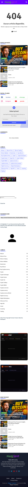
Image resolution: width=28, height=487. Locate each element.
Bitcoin (3, 150)
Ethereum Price (4, 168)
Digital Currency (5, 166)
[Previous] (2, 348)
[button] (26, 2)
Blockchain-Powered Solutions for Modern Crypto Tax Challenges (16, 444)
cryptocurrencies (14, 160)
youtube (22, 101)
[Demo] (3, 76)
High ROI (13, 168)
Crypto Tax (12, 158)
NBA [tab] (7, 370)
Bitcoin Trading (18, 150)
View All (23, 358)
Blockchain (13, 153)
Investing (24, 168)
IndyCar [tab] (25, 338)
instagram (8, 101)
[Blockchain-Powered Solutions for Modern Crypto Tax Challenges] (3, 445)
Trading (3, 171)
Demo (9, 74)
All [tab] (3, 338)
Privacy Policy (14, 480)
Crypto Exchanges (22, 155)
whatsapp (22, 97)
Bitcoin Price (10, 150)
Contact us (18, 478)
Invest (18, 168)
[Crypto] (8, 181)
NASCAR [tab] (18, 338)
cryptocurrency (4, 163)
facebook (8, 97)
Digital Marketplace (15, 166)
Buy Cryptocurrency (5, 155)
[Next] (26, 348)
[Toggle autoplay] (25, 335)
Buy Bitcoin (20, 153)
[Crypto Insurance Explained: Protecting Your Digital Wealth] (3, 84)
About (12, 478)
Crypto (14, 155)
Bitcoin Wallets (4, 153)
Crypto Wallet (4, 160)
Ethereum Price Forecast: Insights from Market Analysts (16, 68)
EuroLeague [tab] (13, 370)
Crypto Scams (4, 158)
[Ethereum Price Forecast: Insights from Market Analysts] (3, 69)
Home (8, 478)
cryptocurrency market (15, 163)
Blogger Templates (12, 483)
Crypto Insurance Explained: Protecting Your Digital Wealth (15, 82)
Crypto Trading (19, 158)
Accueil (14, 31)
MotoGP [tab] (12, 338)
